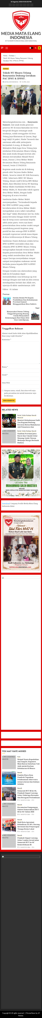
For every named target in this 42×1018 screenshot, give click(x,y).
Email (5, 375)
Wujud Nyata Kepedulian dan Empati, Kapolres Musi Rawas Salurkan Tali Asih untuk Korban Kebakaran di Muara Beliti (28, 765)
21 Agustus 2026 (24, 800)
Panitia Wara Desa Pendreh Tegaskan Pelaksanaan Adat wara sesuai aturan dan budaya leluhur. (28, 779)
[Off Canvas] (2, 48)
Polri (18, 757)
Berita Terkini (21, 415)
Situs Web (6, 383)
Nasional (20, 418)
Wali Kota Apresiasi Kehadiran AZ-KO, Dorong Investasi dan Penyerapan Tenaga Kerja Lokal (28, 825)
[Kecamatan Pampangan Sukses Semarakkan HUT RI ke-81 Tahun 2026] (9, 809)
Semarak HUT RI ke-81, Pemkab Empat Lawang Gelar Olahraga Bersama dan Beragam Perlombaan (28, 794)
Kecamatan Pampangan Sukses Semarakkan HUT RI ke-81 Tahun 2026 (28, 809)
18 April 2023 (25, 82)
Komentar (6, 339)
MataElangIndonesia (11, 82)
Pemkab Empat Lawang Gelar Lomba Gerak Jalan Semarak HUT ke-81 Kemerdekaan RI (28, 841)
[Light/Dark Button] (31, 48)
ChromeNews (30, 1013)
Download (6, 503)
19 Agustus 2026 (24, 847)
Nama (5, 367)
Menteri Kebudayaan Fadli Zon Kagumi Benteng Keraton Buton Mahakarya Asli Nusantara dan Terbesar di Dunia (28, 424)
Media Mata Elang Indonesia (21, 35)
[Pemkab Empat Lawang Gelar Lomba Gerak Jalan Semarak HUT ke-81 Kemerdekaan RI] (9, 841)
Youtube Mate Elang (39, 47)
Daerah (34, 415)
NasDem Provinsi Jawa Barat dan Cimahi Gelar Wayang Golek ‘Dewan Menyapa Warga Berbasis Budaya (28, 438)
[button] (7, 48)
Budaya (5, 69)
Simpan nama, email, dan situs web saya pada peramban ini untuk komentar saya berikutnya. (20, 393)
